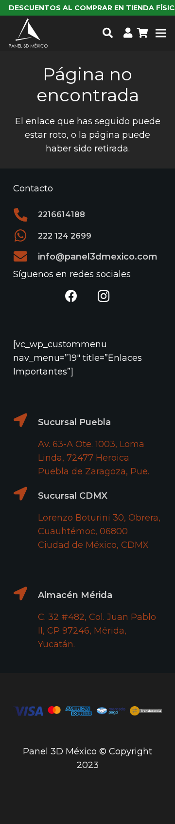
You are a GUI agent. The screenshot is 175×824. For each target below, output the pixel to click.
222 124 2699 (64, 236)
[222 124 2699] (25, 236)
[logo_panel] (28, 33)
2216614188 (61, 214)
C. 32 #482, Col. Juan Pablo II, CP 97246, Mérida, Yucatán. (97, 631)
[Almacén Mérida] (25, 593)
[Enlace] (127, 33)
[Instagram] (103, 296)
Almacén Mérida (75, 595)
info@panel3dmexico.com (98, 256)
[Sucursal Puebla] (25, 420)
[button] (107, 33)
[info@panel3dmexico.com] (25, 256)
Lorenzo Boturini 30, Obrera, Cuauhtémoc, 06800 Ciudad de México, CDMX (99, 531)
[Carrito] (143, 33)
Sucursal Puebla (74, 422)
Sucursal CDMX (72, 495)
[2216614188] (25, 215)
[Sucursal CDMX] (25, 494)
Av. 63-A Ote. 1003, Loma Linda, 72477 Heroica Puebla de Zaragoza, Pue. (93, 458)
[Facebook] (71, 296)
